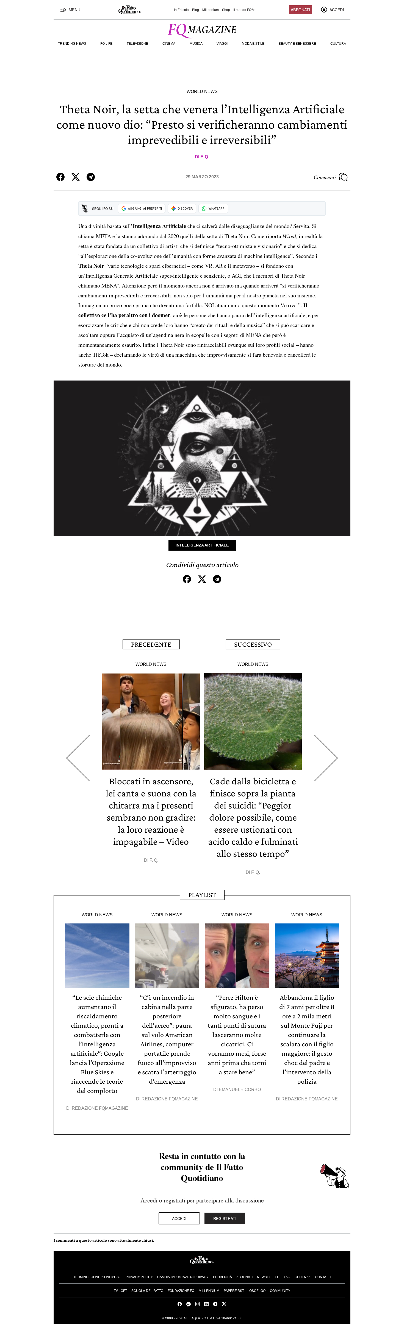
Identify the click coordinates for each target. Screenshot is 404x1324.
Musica (196, 44)
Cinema (168, 44)
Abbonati (300, 9)
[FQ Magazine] (202, 29)
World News (202, 91)
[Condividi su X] (75, 177)
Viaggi (222, 44)
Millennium (210, 9)
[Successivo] (326, 758)
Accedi (179, 1218)
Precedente (151, 644)
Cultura (338, 44)
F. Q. (204, 156)
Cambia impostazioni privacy (183, 1276)
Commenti (325, 177)
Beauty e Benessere (297, 44)
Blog (195, 9)
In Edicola (181, 9)
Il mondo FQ (242, 9)
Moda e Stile (253, 44)
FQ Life (106, 44)
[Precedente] (78, 758)
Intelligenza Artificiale (202, 545)
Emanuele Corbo (240, 1089)
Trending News (72, 44)
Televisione (137, 44)
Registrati (225, 1218)
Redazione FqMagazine (100, 1108)
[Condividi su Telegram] (91, 177)
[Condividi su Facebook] (60, 177)
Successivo (253, 644)
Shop (226, 9)
